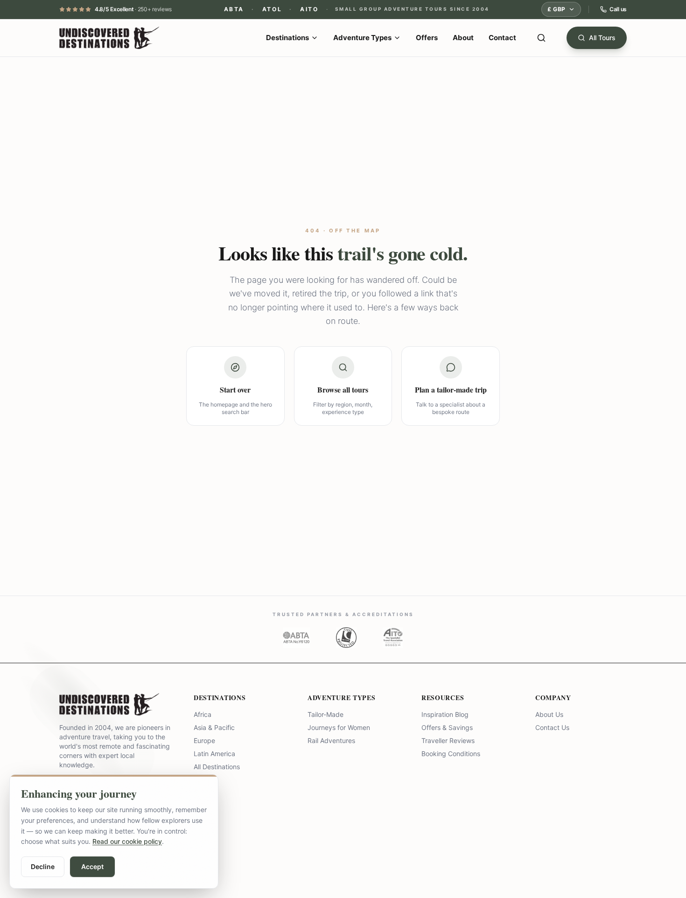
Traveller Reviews (448, 740)
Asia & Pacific (214, 727)
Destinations (287, 37)
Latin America (214, 754)
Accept (92, 866)
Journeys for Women (339, 727)
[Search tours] (541, 38)
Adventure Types (362, 37)
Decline (43, 866)
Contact (502, 37)
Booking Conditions (450, 754)
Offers (427, 37)
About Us (549, 714)
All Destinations (217, 767)
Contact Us (552, 727)
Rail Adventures (331, 740)
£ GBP (556, 9)
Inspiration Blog (445, 714)
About (463, 37)
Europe (204, 740)
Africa (202, 714)
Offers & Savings (447, 727)
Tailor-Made (325, 714)
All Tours (602, 38)
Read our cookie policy (127, 841)
